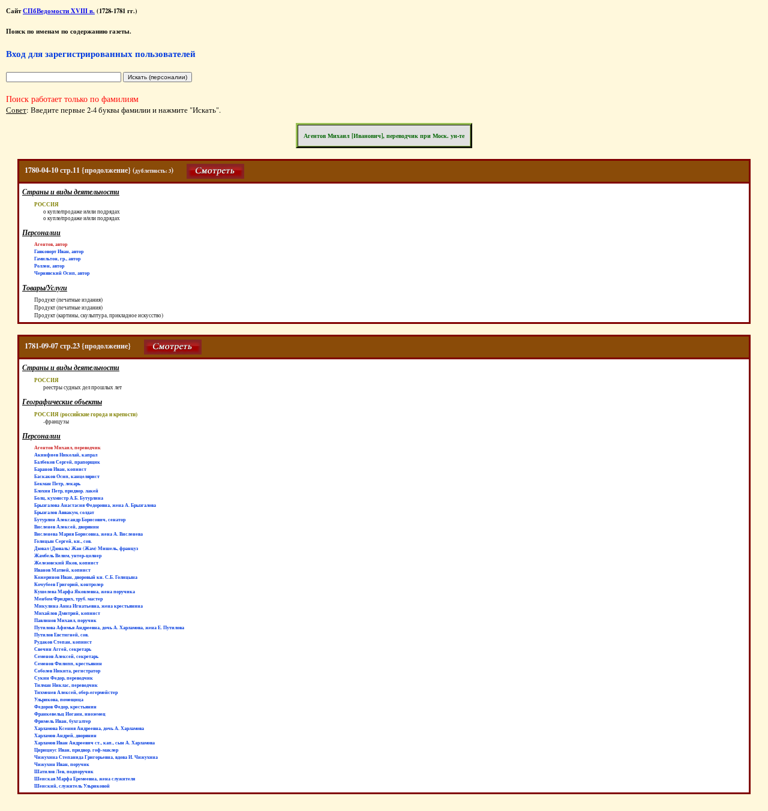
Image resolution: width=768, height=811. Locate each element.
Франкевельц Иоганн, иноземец (70, 713)
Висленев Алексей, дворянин (66, 526)
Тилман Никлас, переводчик (66, 685)
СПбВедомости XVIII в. (59, 11)
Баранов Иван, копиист (60, 469)
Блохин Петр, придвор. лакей (66, 490)
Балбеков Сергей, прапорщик (67, 461)
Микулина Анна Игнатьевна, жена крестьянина (88, 605)
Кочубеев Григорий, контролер (68, 584)
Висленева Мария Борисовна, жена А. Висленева (88, 533)
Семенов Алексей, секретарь (66, 656)
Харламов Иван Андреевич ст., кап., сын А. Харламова (94, 742)
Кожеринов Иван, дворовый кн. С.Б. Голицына (85, 577)
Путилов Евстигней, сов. (61, 634)
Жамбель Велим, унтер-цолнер (67, 555)
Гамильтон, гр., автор (57, 258)
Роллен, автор (49, 265)
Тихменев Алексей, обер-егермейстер (76, 692)
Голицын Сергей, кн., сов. (63, 541)
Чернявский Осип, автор (61, 273)
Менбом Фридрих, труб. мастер (68, 598)
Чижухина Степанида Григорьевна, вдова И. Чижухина (96, 757)
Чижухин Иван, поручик (61, 764)
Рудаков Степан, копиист (63, 641)
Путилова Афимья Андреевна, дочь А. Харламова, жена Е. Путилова (109, 627)
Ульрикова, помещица (58, 699)
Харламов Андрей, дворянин (65, 735)
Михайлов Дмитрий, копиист (67, 613)
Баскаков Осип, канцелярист (67, 476)
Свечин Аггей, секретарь (62, 649)
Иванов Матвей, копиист (62, 569)
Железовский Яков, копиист (66, 562)
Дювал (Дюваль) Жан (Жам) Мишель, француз (86, 548)
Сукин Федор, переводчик (63, 677)
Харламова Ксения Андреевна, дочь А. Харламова (89, 728)
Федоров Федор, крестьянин (65, 706)
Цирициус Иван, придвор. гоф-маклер (76, 749)
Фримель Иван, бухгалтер (62, 721)
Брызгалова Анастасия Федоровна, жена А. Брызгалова (95, 505)
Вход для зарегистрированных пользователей (101, 53)
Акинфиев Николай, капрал (65, 454)
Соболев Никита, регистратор (67, 670)
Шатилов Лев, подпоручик (64, 771)
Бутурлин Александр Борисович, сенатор (79, 519)
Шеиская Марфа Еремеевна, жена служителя (84, 778)
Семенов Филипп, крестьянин (68, 663)
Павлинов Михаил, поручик (65, 620)
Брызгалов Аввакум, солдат (64, 512)
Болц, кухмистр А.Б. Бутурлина (68, 497)
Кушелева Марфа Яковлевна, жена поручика (84, 591)
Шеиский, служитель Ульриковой (72, 785)
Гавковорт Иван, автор (58, 251)
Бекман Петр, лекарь (57, 483)
